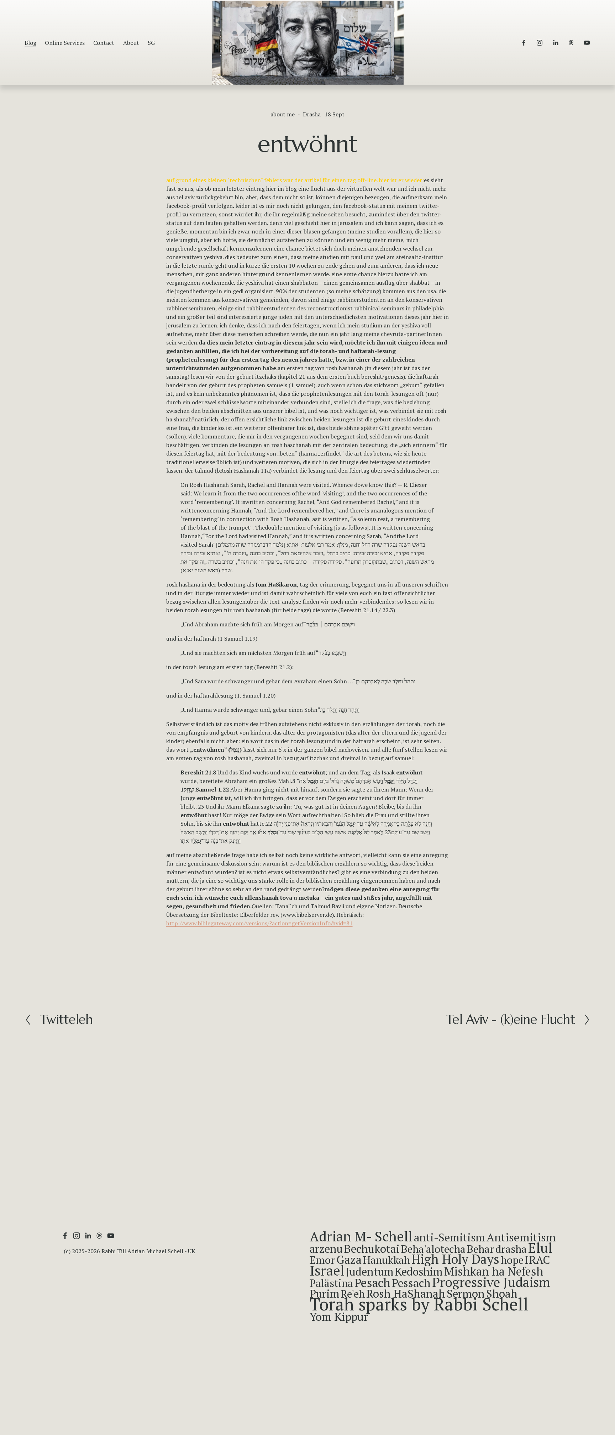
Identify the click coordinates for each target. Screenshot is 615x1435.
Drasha (312, 114)
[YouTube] (586, 42)
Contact (103, 43)
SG (151, 43)
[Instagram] (539, 42)
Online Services (65, 43)
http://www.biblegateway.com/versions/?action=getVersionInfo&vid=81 (259, 923)
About (131, 43)
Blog (30, 43)
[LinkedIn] (555, 42)
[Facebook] (523, 42)
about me (282, 114)
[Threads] (571, 42)
